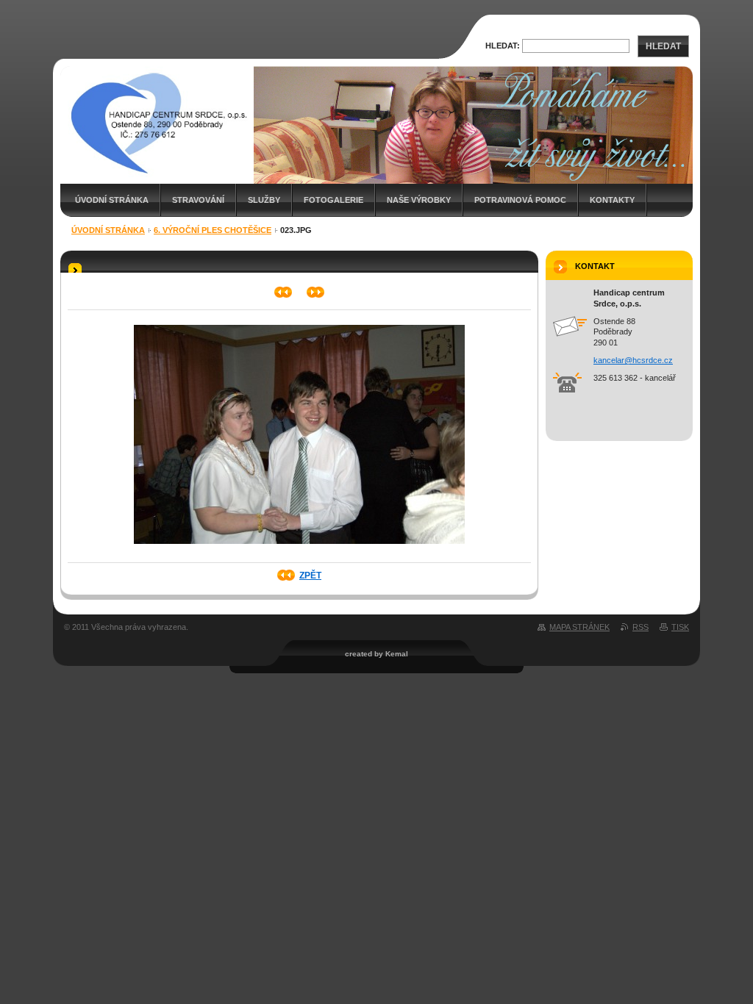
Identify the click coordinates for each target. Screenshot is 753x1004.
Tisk (680, 627)
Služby (264, 200)
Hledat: (502, 45)
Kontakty (612, 200)
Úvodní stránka (112, 200)
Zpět (310, 575)
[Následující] (316, 292)
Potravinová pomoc (520, 200)
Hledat (663, 46)
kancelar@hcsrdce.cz (633, 360)
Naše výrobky (419, 200)
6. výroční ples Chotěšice (212, 230)
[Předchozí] (283, 292)
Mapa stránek (579, 627)
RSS (640, 627)
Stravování (198, 200)
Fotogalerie (333, 200)
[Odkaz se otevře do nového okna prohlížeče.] (299, 548)
